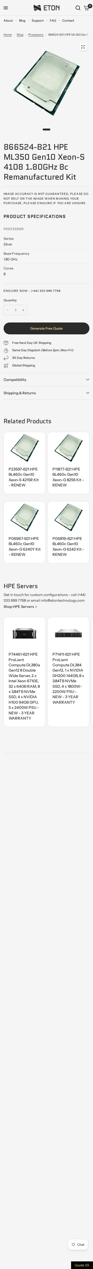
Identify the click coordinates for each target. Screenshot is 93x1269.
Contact (68, 20)
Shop (20, 34)
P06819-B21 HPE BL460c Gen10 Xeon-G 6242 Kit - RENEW (68, 546)
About (8, 20)
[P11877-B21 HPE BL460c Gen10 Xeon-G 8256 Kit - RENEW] (68, 448)
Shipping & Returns (20, 393)
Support (38, 20)
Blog (22, 20)
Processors (35, 34)
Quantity (10, 300)
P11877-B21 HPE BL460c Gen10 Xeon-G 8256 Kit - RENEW (68, 477)
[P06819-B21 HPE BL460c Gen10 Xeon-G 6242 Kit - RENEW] (68, 517)
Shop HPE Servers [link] (19, 606)
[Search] (78, 8)
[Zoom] (83, 46)
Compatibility (15, 379)
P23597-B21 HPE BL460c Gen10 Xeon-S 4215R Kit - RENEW (24, 477)
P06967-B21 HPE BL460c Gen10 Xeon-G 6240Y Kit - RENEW (25, 546)
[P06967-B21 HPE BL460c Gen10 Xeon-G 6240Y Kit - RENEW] (24, 517)
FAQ (53, 20)
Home (8, 34)
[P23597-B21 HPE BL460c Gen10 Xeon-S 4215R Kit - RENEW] (24, 448)
